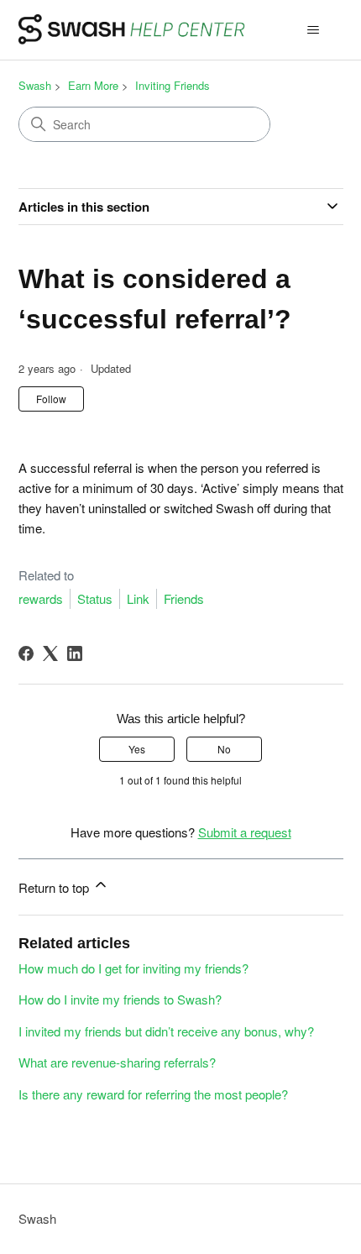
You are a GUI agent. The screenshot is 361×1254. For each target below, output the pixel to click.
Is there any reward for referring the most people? (153, 1094)
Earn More (93, 85)
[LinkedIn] (74, 653)
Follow (51, 398)
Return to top (55, 887)
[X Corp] (50, 653)
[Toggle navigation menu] (313, 30)
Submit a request (244, 832)
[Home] (132, 29)
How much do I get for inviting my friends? (133, 968)
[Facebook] (26, 653)
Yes (136, 749)
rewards (40, 598)
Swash (34, 85)
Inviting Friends (172, 85)
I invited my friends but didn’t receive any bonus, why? (166, 1031)
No (224, 749)
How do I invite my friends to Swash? (120, 999)
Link (138, 598)
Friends (184, 598)
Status (94, 598)
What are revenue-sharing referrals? (117, 1062)
